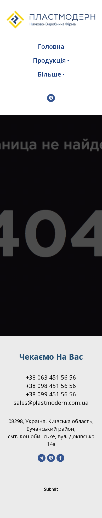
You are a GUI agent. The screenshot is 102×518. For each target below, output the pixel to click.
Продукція (49, 60)
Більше (49, 74)
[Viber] (51, 98)
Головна (51, 46)
